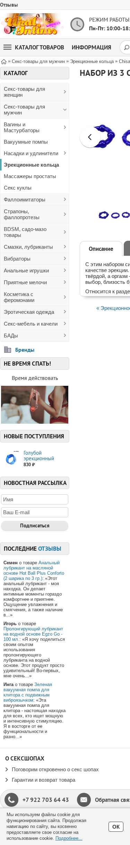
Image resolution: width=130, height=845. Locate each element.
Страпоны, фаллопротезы (22, 214)
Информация (91, 47)
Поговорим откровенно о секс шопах (55, 769)
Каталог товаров (39, 47)
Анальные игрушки (26, 270)
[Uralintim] (32, 24)
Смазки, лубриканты (28, 247)
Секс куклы (18, 188)
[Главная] (4, 61)
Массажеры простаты (30, 176)
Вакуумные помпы (26, 142)
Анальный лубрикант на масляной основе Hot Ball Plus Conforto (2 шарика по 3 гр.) (33, 570)
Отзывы (9, 4)
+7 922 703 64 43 (46, 800)
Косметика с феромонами (19, 297)
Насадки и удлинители (31, 153)
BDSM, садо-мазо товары (25, 232)
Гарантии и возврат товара (43, 780)
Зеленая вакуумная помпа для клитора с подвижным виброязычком (27, 692)
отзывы (49, 548)
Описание (101, 249)
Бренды (24, 349)
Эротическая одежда (29, 312)
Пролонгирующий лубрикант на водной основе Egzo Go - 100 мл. (33, 634)
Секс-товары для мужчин (24, 109)
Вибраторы (17, 259)
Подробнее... (69, 838)
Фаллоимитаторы (24, 199)
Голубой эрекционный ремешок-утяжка (42, 458)
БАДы (11, 335)
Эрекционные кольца (31, 165)
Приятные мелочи (25, 282)
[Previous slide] (90, 137)
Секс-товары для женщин (24, 92)
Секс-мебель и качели (31, 324)
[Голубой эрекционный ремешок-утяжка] (10, 459)
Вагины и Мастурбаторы (22, 127)
